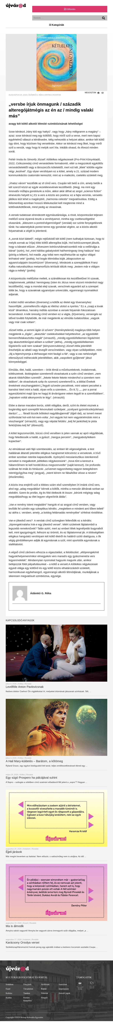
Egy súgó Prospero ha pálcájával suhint (31, 777)
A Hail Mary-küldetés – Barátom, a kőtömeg (34, 761)
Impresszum (64, 989)
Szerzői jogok (64, 993)
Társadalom (28, 989)
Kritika (9, 998)
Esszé (8, 989)
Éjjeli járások (14, 851)
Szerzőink (63, 984)
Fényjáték (27, 984)
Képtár (44, 989)
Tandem (26, 993)
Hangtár (44, 998)
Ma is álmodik (15, 926)
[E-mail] (14, 608)
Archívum (45, 984)
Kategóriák (57, 25)
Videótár (44, 993)
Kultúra (9, 993)
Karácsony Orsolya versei (22, 942)
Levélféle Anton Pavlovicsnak (25, 686)
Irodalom (9, 984)
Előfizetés (70, 9)
